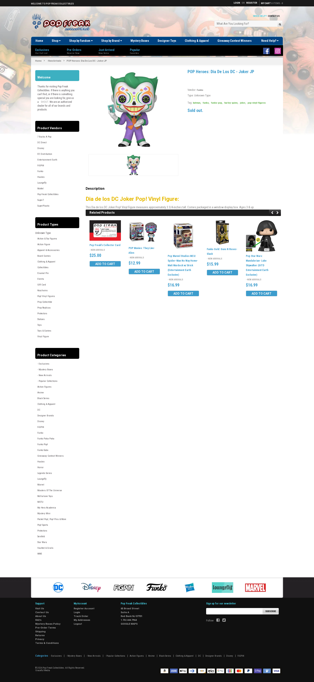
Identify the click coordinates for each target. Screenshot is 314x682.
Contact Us (274, 16)
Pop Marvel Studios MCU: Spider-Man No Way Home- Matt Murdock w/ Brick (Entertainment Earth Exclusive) (183, 265)
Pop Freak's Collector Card (105, 245)
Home (39, 40)
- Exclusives (43, 363)
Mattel (40, 188)
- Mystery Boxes (45, 369)
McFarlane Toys (45, 496)
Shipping (40, 631)
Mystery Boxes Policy (47, 624)
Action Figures (44, 386)
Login (77, 612)
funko (206, 102)
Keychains (42, 290)
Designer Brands (45, 415)
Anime (40, 392)
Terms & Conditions (47, 643)
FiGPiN (40, 165)
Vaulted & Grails (45, 548)
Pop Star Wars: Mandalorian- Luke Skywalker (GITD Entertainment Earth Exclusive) (257, 265)
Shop (55, 40)
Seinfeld (41, 536)
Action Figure (43, 244)
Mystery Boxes (140, 40)
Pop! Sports (42, 525)
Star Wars (42, 542)
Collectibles (42, 267)
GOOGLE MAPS (129, 624)
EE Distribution (44, 154)
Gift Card (41, 284)
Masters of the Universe (49, 490)
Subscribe (270, 611)
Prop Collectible (44, 302)
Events (40, 279)
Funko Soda (42, 450)
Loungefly (42, 182)
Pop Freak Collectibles (48, 194)
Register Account (84, 608)
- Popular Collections (47, 381)
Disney (40, 148)
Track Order (81, 616)
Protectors (42, 313)
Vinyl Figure (43, 336)
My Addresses (82, 620)
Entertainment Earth (47, 159)
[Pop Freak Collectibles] (62, 22)
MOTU (40, 502)
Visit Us (39, 608)
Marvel (40, 484)
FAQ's (38, 620)
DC (38, 409)
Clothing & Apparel (197, 40)
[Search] (279, 24)
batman (197, 102)
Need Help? (269, 40)
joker (243, 102)
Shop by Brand (110, 40)
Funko (40, 171)
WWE (39, 553)
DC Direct (42, 142)
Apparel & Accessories (48, 250)
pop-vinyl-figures (257, 102)
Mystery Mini (43, 513)
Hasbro (40, 177)
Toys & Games (44, 330)
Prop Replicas (44, 307)
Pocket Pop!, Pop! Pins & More (51, 519)
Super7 (40, 200)
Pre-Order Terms (45, 627)
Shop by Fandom (80, 40)
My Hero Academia (46, 507)
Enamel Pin (43, 273)
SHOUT (44, 101)
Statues (41, 319)
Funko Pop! (42, 444)
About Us (40, 616)
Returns (40, 635)
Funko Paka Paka (45, 438)
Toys (39, 325)
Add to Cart (105, 264)
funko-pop (217, 102)
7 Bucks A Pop (44, 136)
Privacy (39, 639)
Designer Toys (167, 40)
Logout (78, 624)
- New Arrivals (54, 61)
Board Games (44, 256)
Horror (40, 467)
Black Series (43, 398)
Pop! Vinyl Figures (46, 296)
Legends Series (44, 473)
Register (251, 3)
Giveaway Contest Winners (234, 40)
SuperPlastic (43, 205)
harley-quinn (231, 102)
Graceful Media (42, 670)
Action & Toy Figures (47, 238)
